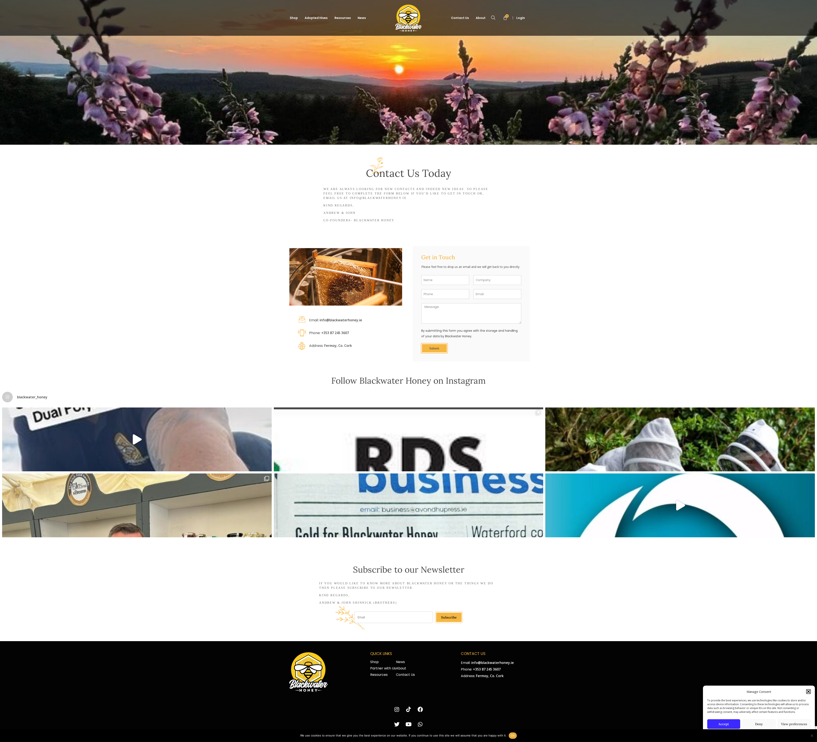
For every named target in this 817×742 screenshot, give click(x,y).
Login (520, 18)
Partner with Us (383, 668)
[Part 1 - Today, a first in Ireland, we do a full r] (137, 439)
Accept (723, 724)
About (481, 18)
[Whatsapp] (420, 724)
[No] (812, 735)
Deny (759, 724)
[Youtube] (408, 724)
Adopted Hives (316, 18)
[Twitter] (396, 724)
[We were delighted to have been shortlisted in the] (408, 439)
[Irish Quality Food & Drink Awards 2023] (680, 505)
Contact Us (460, 18)
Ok (513, 735)
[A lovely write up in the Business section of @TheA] (408, 505)
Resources (342, 18)
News (362, 18)
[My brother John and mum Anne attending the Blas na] (137, 505)
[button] (808, 691)
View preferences (794, 724)
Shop (294, 18)
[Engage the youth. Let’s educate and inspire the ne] (680, 439)
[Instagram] (396, 709)
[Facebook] (420, 709)
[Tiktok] (408, 709)
